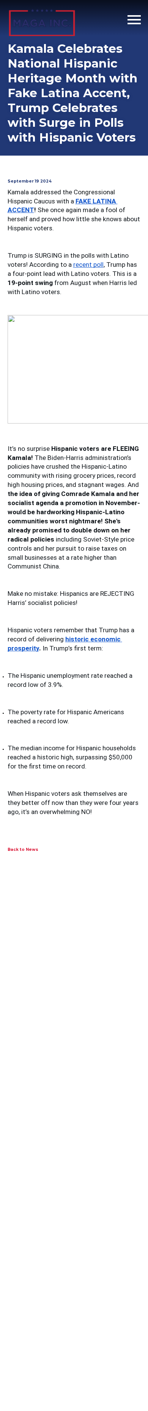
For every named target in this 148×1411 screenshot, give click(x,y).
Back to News (23, 849)
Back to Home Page (42, 20)
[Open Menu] (134, 20)
